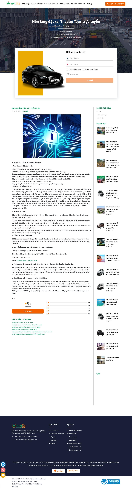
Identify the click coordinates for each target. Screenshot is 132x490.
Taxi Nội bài (72, 433)
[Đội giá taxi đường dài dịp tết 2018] (101, 360)
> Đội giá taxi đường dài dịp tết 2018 (22, 323)
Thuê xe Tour (64, 4)
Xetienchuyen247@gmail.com (27, 261)
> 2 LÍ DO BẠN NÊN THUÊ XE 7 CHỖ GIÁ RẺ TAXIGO (27, 325)
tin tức (98, 112)
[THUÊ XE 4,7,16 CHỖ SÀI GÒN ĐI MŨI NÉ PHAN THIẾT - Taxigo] (101, 179)
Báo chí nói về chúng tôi (57, 433)
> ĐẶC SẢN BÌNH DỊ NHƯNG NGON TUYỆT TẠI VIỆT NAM (28, 334)
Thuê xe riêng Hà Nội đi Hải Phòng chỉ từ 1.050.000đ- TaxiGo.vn (112, 130)
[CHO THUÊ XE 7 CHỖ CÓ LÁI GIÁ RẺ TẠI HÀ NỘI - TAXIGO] (101, 332)
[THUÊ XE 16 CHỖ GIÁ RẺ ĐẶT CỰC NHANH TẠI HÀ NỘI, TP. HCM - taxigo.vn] (101, 316)
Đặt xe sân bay (37, 4)
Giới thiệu (26, 4)
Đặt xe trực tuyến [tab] (75, 52)
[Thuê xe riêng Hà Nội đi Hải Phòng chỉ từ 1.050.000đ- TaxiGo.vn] (101, 130)
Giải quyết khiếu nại (75, 447)
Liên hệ (89, 4)
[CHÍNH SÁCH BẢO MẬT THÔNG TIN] (52, 136)
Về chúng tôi (54, 430)
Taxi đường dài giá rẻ (75, 430)
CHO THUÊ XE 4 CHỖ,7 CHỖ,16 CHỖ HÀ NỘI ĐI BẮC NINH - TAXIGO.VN (112, 272)
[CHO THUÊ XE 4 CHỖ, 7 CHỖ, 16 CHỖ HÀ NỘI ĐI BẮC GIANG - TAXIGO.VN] (101, 286)
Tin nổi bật (99, 118)
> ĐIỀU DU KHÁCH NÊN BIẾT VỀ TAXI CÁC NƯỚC (26, 327)
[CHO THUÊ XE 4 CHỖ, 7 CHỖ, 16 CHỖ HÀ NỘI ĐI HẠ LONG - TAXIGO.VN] (101, 242)
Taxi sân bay (73, 440)
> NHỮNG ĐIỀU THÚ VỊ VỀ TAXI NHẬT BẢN (24, 329)
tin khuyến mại (101, 115)
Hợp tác (52, 437)
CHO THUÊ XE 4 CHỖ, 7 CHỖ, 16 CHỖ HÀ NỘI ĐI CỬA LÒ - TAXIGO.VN (112, 258)
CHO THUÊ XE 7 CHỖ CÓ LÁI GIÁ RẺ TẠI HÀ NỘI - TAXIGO (112, 332)
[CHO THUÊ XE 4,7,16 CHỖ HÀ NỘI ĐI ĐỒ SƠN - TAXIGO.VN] (101, 302)
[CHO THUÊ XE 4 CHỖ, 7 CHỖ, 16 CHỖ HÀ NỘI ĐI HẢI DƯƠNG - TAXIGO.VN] (101, 226)
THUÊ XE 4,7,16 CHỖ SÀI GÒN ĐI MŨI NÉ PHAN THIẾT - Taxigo (112, 179)
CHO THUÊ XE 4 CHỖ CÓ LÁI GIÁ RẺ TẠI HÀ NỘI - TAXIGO (112, 346)
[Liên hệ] (3, 464)
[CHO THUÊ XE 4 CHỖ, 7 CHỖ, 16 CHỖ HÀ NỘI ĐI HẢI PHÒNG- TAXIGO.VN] (101, 209)
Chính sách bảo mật (75, 450)
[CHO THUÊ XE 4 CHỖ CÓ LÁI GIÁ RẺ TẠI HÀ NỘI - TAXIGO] (101, 346)
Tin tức (74, 4)
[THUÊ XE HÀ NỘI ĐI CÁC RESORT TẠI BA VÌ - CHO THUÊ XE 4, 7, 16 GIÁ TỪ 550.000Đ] (101, 163)
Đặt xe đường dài (51, 4)
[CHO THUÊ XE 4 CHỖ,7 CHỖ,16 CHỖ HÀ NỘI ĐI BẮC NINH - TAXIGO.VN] (101, 272)
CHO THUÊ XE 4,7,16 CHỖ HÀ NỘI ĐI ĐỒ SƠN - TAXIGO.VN (112, 302)
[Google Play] (73, 471)
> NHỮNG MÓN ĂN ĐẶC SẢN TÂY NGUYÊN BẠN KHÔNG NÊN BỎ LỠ (31, 332)
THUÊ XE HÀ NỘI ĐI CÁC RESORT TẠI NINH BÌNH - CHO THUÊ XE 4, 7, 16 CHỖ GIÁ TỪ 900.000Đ (112, 146)
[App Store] (58, 471)
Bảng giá (81, 4)
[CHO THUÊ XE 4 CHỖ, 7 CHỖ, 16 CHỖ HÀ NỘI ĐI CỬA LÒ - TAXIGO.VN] (101, 258)
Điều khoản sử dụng (75, 443)
